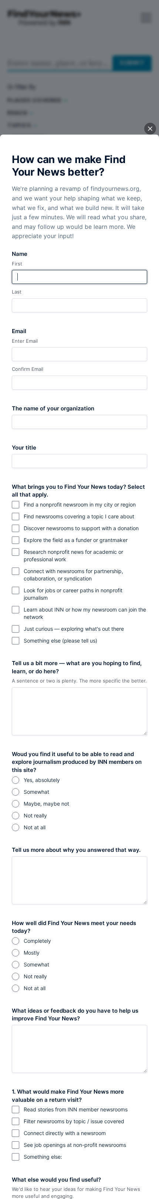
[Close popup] (150, 129)
